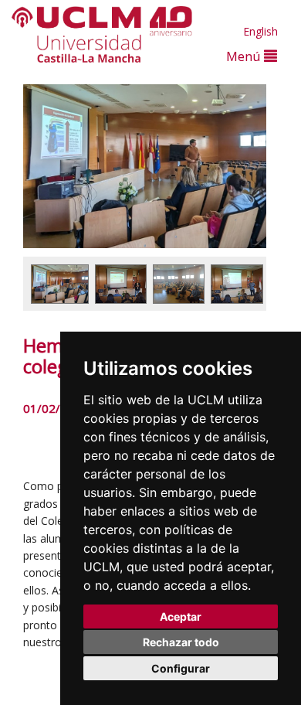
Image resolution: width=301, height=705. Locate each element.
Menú (245, 56)
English (260, 31)
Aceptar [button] (180, 616)
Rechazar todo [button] (181, 642)
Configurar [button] (180, 668)
